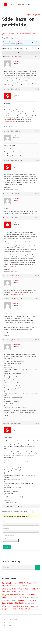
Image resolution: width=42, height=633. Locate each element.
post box (15, 38)
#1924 (37, 194)
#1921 (37, 131)
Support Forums (16, 33)
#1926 (37, 276)
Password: (6, 528)
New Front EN (6, 33)
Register (36, 15)
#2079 (37, 298)
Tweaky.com (13, 266)
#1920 (37, 89)
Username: (6, 522)
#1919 (37, 57)
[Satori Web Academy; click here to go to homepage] (19, 4)
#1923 (37, 160)
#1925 (37, 218)
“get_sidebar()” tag (9, 121)
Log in (28, 15)
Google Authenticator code (10, 538)
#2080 (37, 340)
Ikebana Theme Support (29, 33)
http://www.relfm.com (16, 294)
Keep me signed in (9, 535)
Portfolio (9, 38)
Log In (7, 547)
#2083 (37, 423)
